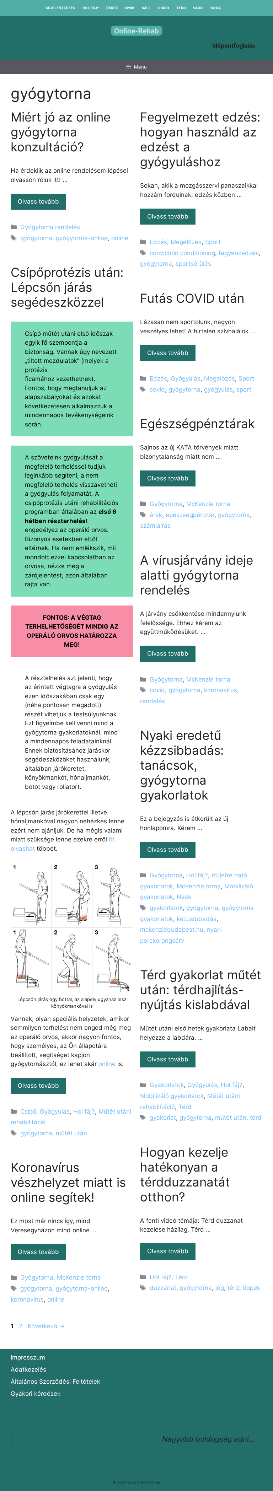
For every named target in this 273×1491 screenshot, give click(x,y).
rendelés (152, 701)
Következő (46, 1326)
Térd (181, 8)
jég (219, 1287)
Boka (215, 8)
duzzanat (163, 1287)
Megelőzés (186, 242)
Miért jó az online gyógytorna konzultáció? (61, 131)
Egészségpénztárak (197, 423)
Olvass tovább (38, 201)
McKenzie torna (208, 503)
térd (256, 1117)
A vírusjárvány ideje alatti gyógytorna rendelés (196, 575)
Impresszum (28, 1357)
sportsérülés (193, 263)
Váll (146, 8)
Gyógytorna (166, 503)
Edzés (158, 242)
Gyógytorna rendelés (50, 227)
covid (157, 389)
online (119, 238)
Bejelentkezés (60, 8)
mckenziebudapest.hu (171, 929)
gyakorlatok (166, 907)
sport (243, 389)
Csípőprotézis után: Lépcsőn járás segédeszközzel (67, 287)
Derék (112, 8)
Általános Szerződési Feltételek (55, 1381)
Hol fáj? (90, 8)
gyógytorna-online (82, 238)
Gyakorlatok (167, 1084)
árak (156, 514)
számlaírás (155, 525)
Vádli (198, 8)
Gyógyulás (55, 1111)
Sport (213, 242)
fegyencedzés (239, 253)
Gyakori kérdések (35, 1393)
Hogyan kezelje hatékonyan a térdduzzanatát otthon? (185, 1174)
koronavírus (220, 690)
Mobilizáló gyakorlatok (172, 1095)
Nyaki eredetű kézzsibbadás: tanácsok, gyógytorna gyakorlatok (182, 765)
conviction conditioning (182, 253)
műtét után (71, 1133)
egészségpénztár (190, 514)
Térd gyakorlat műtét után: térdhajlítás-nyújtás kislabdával (200, 989)
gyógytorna (36, 238)
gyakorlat (163, 1117)
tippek (251, 1287)
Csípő (163, 8)
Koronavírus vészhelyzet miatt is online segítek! (68, 1182)
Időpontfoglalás (233, 45)
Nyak (130, 8)
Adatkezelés (28, 1369)
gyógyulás (218, 389)
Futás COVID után (192, 298)
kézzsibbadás (196, 918)
